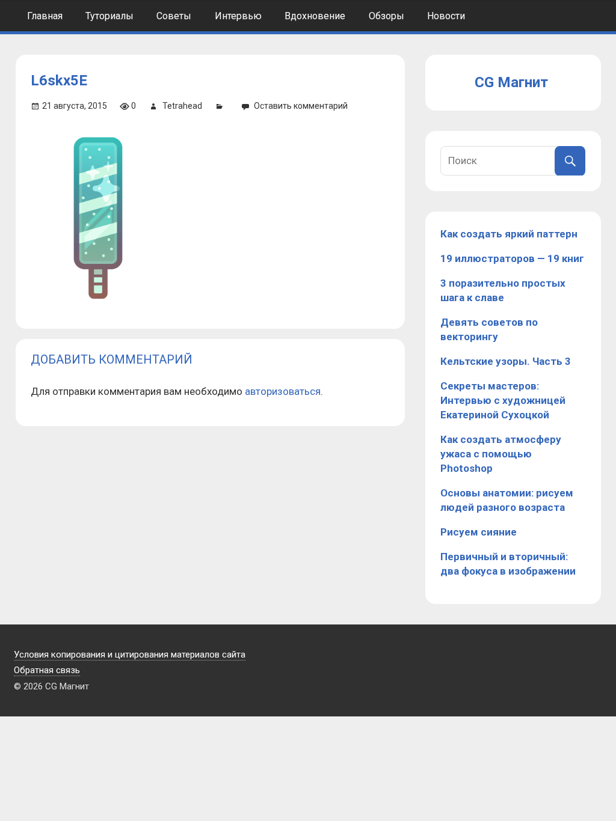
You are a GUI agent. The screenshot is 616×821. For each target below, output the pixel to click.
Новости (446, 16)
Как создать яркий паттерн (509, 234)
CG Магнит (511, 82)
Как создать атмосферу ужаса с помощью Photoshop (500, 453)
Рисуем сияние (478, 532)
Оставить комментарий (301, 106)
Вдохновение (315, 16)
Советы (173, 16)
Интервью (238, 16)
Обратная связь (47, 670)
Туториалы (109, 16)
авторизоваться (283, 391)
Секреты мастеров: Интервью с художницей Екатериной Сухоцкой (502, 400)
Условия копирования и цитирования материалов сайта (129, 654)
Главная (45, 16)
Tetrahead (182, 106)
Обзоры (386, 16)
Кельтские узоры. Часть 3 (505, 361)
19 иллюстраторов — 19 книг (512, 258)
